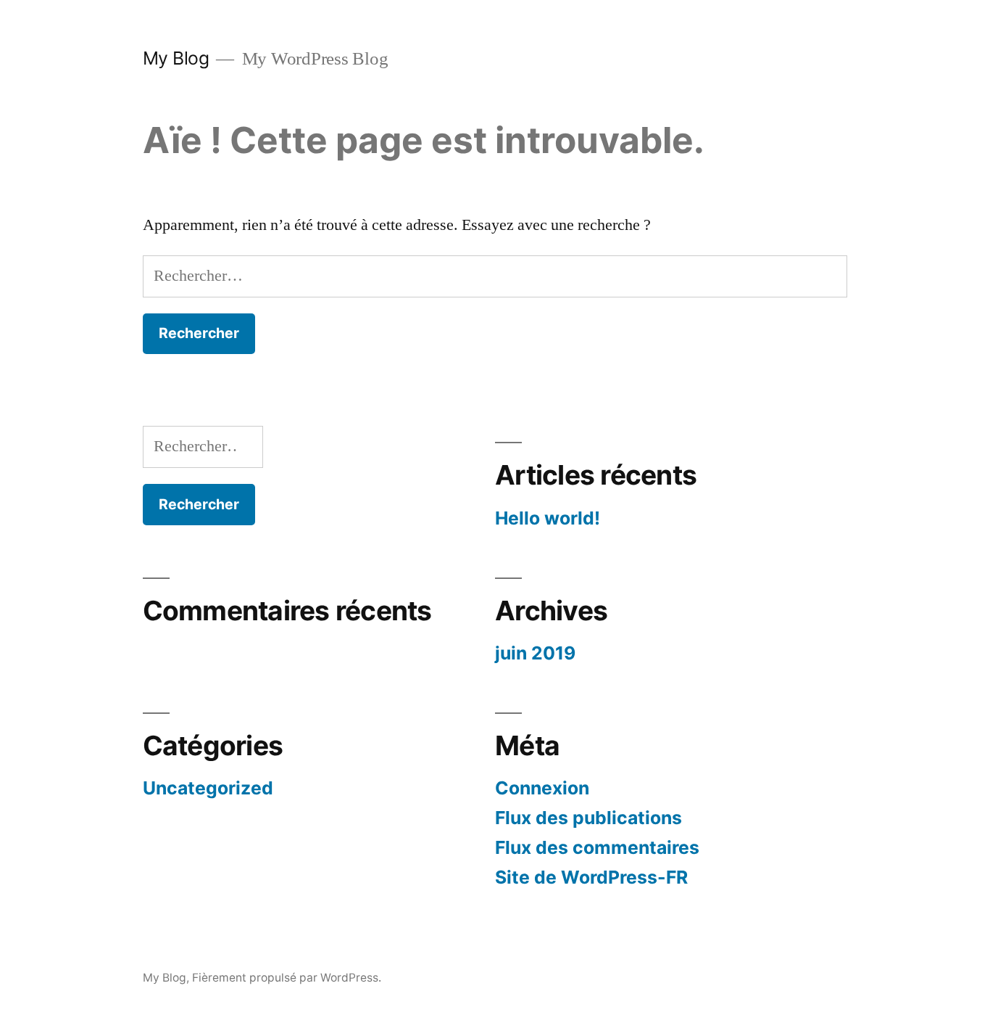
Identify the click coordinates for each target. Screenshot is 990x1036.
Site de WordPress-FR (591, 877)
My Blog (176, 58)
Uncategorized (208, 788)
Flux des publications (588, 818)
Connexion (542, 788)
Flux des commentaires (597, 847)
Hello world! (547, 518)
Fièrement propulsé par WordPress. (286, 977)
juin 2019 (535, 653)
